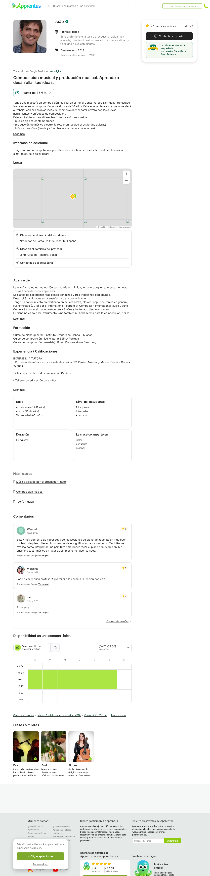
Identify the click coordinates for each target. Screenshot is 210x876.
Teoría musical (25, 501)
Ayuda (31, 836)
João (59, 21)
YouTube (64, 869)
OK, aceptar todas (41, 856)
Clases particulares (23, 715)
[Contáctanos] (206, 6)
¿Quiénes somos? (61, 826)
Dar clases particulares (182, 6)
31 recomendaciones (164, 26)
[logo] (27, 5)
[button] (191, 26)
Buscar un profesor (37, 833)
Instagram (39, 869)
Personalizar (40, 864)
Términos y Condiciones (64, 836)
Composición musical (29, 491)
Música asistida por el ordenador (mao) (41, 481)
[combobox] (87, 6)
